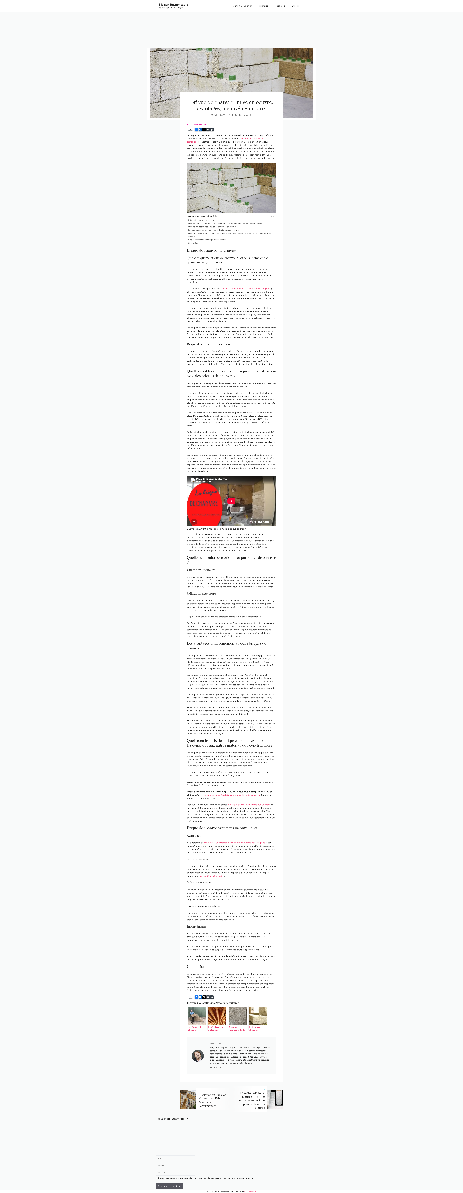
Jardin (295, 6)
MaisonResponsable (242, 115)
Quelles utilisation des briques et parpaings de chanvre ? (213, 227)
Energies (263, 6)
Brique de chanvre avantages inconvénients (207, 239)
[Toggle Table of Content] (271, 216)
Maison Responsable (173, 5)
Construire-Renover (241, 6)
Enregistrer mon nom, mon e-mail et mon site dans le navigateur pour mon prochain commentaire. (205, 1178)
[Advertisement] (231, 30)
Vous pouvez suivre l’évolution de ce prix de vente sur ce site (230, 794)
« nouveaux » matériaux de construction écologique (245, 288)
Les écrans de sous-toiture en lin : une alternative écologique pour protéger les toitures (251, 1100)
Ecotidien (280, 6)
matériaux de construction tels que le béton (249, 804)
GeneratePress (250, 1191)
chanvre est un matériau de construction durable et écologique (234, 842)
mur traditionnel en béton (212, 876)
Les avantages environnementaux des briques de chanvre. (213, 230)
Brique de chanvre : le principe (201, 220)
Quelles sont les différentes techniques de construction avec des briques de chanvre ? (225, 223)
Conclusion (193, 243)
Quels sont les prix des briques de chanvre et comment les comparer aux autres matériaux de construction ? (229, 235)
